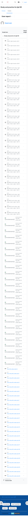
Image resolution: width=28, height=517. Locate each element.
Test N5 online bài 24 (12, 369)
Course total (8, 480)
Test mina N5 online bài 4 (13, 387)
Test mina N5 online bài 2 (13, 378)
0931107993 (13, 508)
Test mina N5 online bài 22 (13, 467)
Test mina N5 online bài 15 (13, 436)
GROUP (5, 508)
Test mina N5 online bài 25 (13, 476)
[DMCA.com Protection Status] (15, 513)
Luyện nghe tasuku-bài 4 (13, 54)
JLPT (9, 513)
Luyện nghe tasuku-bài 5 (13, 59)
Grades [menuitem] (9, 11)
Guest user (8, 23)
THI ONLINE (6, 504)
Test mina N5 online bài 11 (13, 418)
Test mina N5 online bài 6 (13, 395)
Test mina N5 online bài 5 (13, 391)
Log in (25, 2)
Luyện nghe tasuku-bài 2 (13, 45)
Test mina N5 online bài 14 (13, 431)
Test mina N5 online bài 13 (13, 427)
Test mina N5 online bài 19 (13, 453)
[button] (15, 2)
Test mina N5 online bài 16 (13, 440)
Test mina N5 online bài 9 (13, 409)
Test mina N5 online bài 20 (13, 458)
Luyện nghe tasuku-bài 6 (13, 63)
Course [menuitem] (3, 11)
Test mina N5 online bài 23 (13, 471)
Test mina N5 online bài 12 (13, 422)
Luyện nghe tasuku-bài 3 (13, 50)
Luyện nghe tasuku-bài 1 (13, 41)
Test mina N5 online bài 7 (13, 400)
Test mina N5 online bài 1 (13, 373)
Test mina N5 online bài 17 (13, 445)
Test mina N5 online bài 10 (13, 413)
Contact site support (9, 497)
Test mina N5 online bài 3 (13, 382)
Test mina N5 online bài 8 (13, 404)
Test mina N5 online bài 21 (13, 462)
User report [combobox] (6, 16)
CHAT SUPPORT (16, 504)
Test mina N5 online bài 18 (13, 449)
